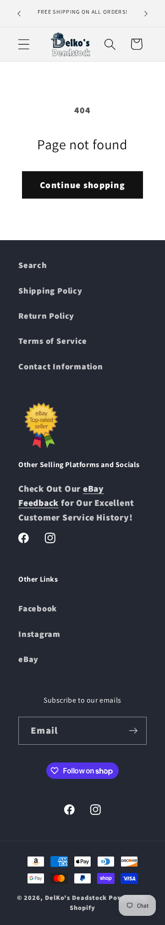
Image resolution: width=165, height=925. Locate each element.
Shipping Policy (50, 290)
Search (32, 264)
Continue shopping (82, 185)
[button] (24, 44)
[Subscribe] (133, 731)
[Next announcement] (146, 13)
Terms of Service (52, 340)
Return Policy (46, 315)
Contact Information (60, 366)
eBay (28, 658)
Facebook (37, 608)
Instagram (39, 633)
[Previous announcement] (19, 13)
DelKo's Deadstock (76, 897)
